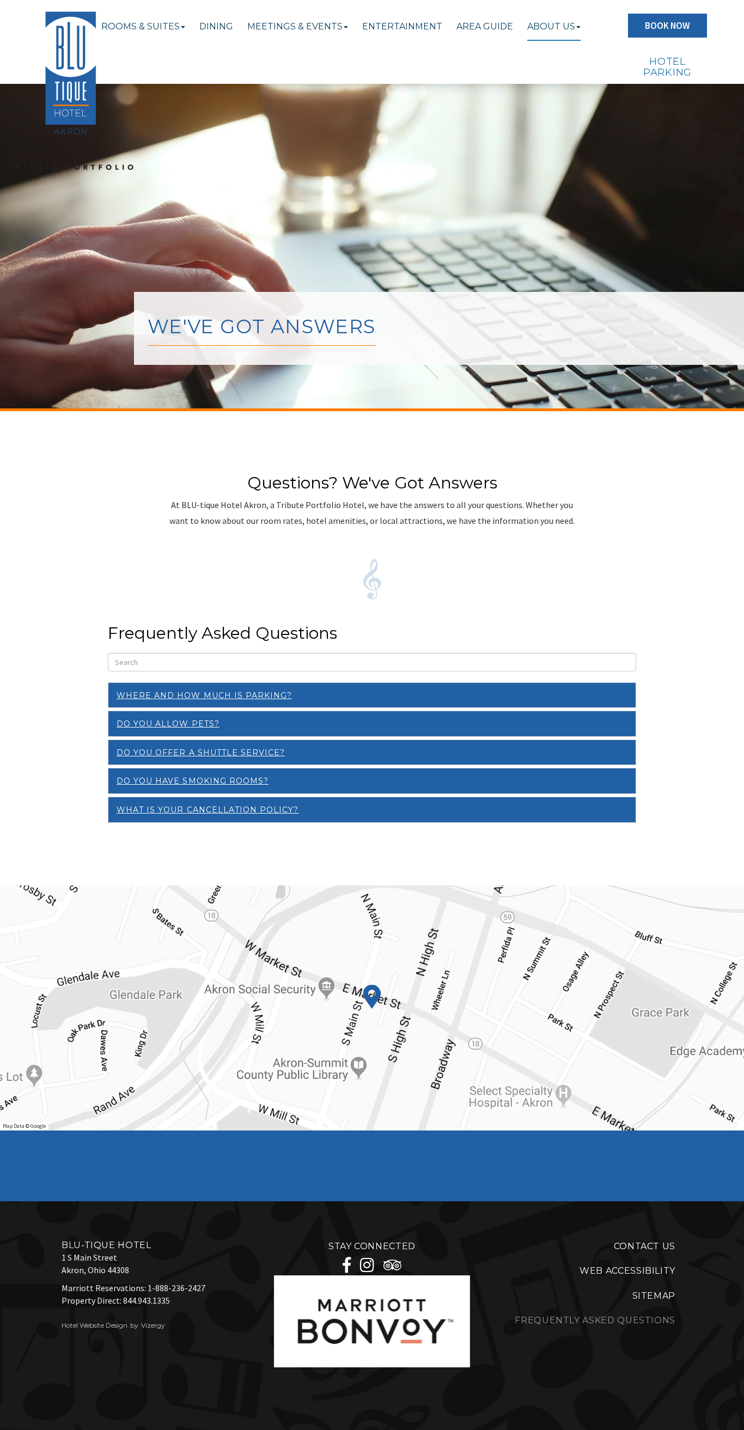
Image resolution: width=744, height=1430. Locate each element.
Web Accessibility (627, 1271)
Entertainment (402, 26)
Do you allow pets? (168, 724)
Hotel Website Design (94, 1325)
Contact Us (644, 1246)
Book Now (667, 26)
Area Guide (484, 26)
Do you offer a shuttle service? (201, 753)
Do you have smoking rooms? (193, 781)
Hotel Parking (667, 67)
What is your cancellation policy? (207, 810)
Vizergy (153, 1325)
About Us (551, 26)
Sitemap (653, 1296)
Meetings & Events (295, 26)
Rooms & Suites (140, 26)
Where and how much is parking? (204, 696)
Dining (216, 26)
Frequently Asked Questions (595, 1320)
